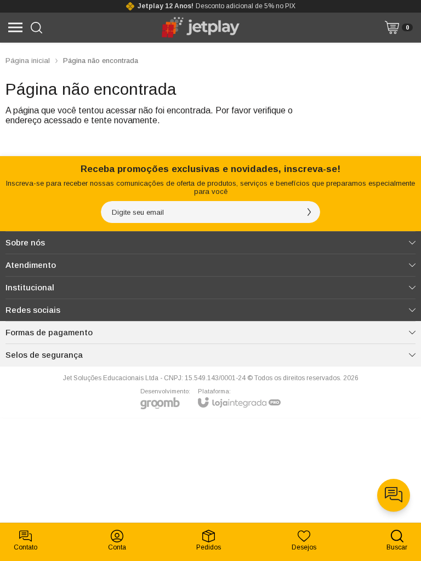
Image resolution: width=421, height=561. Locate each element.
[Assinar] (309, 212)
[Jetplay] (201, 27)
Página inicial (27, 60)
